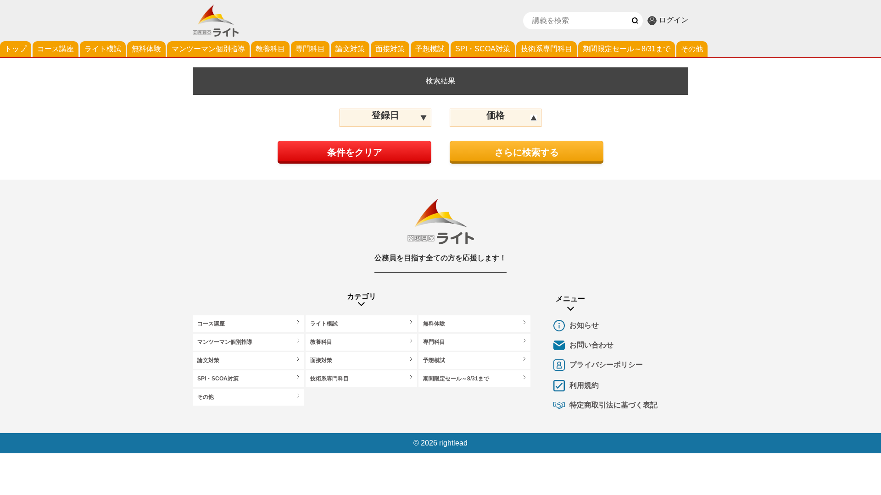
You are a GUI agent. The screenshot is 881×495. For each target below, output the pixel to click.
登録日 (385, 115)
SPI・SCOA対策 (482, 49)
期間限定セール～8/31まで (626, 49)
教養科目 (270, 49)
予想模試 (430, 49)
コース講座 (55, 49)
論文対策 (350, 49)
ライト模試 (102, 49)
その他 (692, 49)
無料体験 (146, 49)
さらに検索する (527, 152)
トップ (16, 49)
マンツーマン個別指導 (208, 49)
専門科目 (310, 49)
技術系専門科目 (546, 49)
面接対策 (390, 49)
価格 (495, 115)
